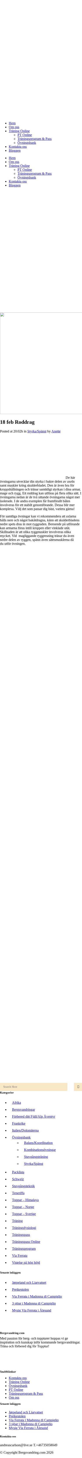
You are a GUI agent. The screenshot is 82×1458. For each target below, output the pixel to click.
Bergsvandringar (23, 1109)
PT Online (16, 1390)
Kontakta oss (18, 1378)
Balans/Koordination (38, 1143)
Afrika (16, 1102)
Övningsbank (21, 1137)
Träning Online (19, 1382)
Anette (56, 431)
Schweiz (18, 1179)
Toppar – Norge (23, 1207)
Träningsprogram (24, 1248)
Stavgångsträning (36, 1157)
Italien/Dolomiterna (25, 1130)
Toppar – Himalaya (25, 1200)
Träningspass (21, 1235)
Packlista (18, 1172)
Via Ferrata (19, 1255)
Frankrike (18, 1123)
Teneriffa (18, 1193)
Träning (17, 1221)
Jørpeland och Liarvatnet (29, 1282)
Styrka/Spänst (36, 431)
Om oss (14, 1397)
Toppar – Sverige (24, 1214)
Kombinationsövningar (40, 1150)
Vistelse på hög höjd (26, 1262)
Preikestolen (20, 1289)
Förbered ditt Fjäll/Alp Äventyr (33, 1116)
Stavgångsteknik (23, 1186)
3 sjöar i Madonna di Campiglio (34, 1303)
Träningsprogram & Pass (26, 1393)
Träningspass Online (26, 1242)
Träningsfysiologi (24, 1228)
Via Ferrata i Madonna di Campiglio (37, 1296)
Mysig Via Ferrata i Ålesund (31, 1310)
